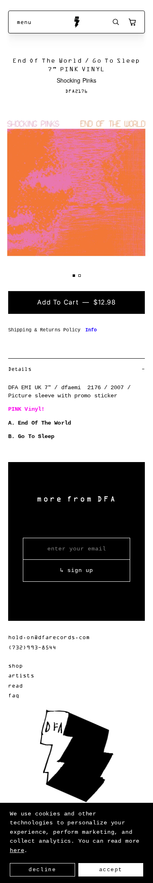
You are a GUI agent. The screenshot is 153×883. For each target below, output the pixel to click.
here (17, 850)
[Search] (116, 22)
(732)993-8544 (32, 647)
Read (15, 685)
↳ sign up (76, 570)
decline (42, 870)
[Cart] (132, 22)
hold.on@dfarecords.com (49, 637)
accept (110, 870)
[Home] (76, 22)
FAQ (13, 695)
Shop (15, 665)
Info (91, 330)
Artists (21, 675)
